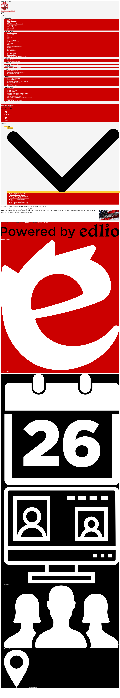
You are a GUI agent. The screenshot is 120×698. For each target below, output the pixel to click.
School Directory (33, 687)
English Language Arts (13, 41)
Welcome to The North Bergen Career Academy (19, 97)
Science (9, 47)
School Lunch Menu (12, 85)
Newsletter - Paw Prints (13, 25)
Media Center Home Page (14, 67)
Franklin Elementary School (17, 195)
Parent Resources (11, 79)
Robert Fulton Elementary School (19, 203)
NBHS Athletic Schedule (13, 61)
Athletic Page (10, 59)
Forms (8, 22)
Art (8, 36)
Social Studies (10, 49)
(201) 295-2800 (33, 222)
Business (9, 37)
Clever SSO (10, 84)
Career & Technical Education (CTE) (16, 56)
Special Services (11, 50)
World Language (11, 52)
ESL (8, 38)
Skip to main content (6, 1)
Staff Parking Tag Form (13, 73)
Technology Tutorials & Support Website (17, 81)
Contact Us (10, 19)
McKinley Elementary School (18, 201)
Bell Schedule (10, 29)
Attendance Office (12, 33)
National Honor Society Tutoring (15, 94)
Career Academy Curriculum (14, 100)
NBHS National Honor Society (15, 24)
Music (8, 44)
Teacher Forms (11, 91)
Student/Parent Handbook (13, 82)
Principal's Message (12, 21)
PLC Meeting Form (12, 90)
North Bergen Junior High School (19, 202)
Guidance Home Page (13, 64)
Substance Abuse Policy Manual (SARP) (17, 93)
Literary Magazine (12, 26)
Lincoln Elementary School (17, 199)
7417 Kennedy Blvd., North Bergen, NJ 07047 (13, 222)
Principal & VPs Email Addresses (15, 72)
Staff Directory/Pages (12, 70)
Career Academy (11, 55)
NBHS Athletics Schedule (14, 96)
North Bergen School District (18, 193)
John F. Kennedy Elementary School (19, 198)
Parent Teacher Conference (14, 78)
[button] (8, 18)
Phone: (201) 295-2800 (7, 105)
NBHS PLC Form (12, 75)
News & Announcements (7, 206)
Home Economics (11, 40)
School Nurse (10, 34)
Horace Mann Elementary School (19, 196)
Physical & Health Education (14, 46)
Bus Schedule (10, 28)
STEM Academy (11, 53)
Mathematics (10, 43)
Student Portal (10, 88)
